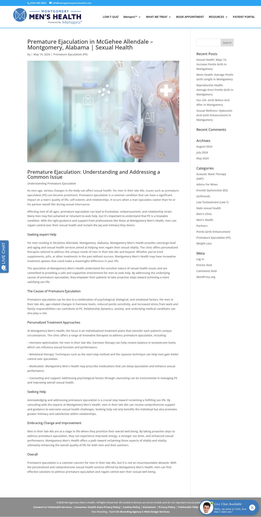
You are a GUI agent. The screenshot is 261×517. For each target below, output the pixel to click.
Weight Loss (204, 243)
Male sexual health (208, 208)
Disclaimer (149, 507)
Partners (202, 226)
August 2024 (204, 146)
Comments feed (206, 271)
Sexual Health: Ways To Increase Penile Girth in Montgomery (211, 64)
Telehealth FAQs (188, 507)
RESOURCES (216, 17)
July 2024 (202, 152)
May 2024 (202, 158)
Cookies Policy (131, 507)
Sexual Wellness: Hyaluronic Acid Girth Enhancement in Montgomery (214, 115)
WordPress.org (205, 277)
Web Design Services (156, 511)
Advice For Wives (207, 184)
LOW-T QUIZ (110, 17)
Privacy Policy (167, 507)
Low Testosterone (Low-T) (212, 202)
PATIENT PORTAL (244, 17)
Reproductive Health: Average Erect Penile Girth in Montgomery (214, 89)
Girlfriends (203, 196)
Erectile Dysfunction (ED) (212, 190)
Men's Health (204, 220)
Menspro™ (130, 17)
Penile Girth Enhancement (213, 232)
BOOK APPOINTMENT (190, 17)
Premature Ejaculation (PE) (70, 54)
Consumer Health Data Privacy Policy (97, 507)
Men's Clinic (204, 214)
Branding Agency (130, 511)
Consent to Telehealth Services (52, 507)
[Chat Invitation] (227, 508)
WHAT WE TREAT (156, 17)
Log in (200, 259)
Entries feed (204, 265)
